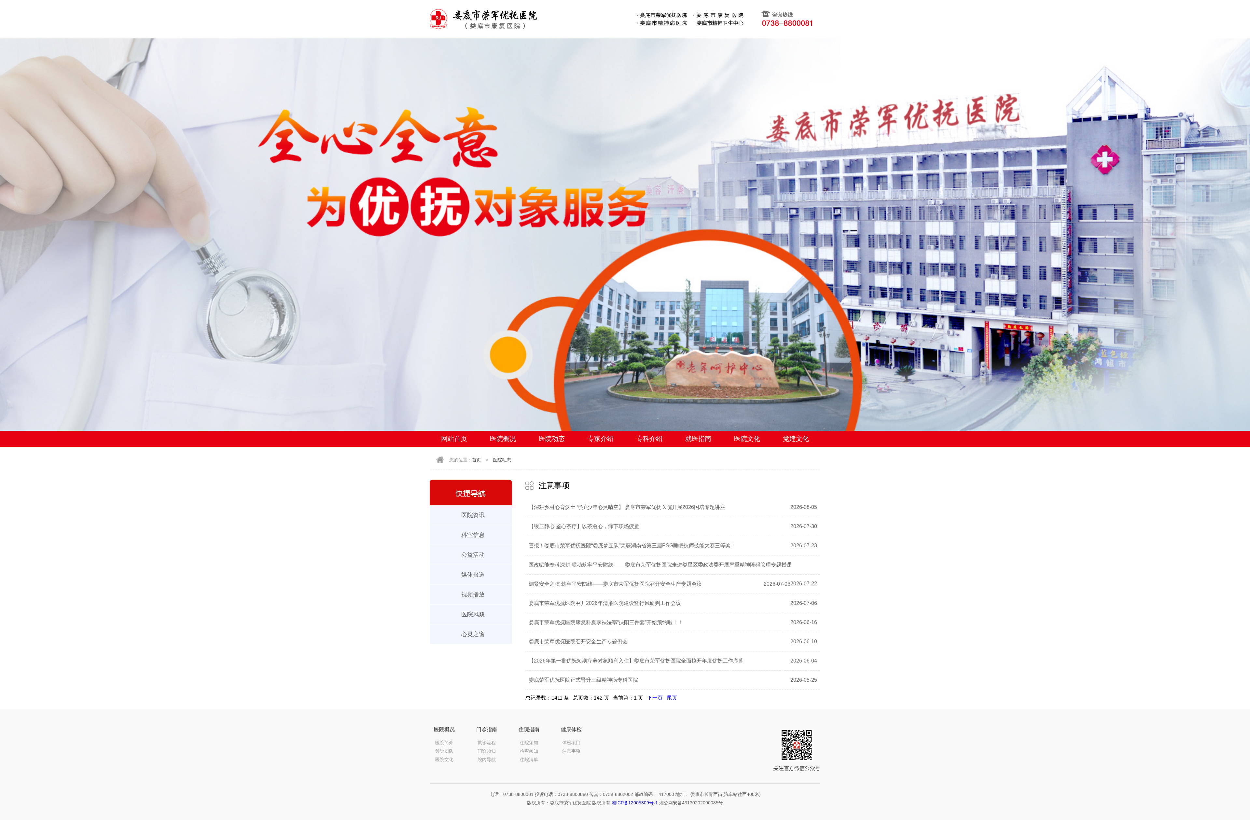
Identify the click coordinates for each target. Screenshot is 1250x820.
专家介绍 (601, 438)
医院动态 (552, 438)
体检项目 (571, 742)
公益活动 (473, 555)
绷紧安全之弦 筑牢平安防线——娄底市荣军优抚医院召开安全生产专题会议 (615, 584)
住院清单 (529, 759)
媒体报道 (473, 574)
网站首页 (454, 438)
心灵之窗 (473, 634)
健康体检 (571, 729)
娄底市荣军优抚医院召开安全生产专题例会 (578, 641)
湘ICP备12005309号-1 (635, 802)
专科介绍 (649, 438)
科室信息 (473, 535)
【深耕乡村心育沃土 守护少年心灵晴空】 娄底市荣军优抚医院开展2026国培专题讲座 (627, 507)
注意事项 (571, 751)
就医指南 (698, 438)
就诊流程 (487, 742)
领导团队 (444, 751)
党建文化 (796, 438)
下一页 (655, 698)
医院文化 (747, 438)
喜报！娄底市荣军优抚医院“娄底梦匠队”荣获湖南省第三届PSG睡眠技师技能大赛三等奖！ (632, 545)
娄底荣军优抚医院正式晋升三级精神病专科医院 (583, 680)
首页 (476, 459)
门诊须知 (487, 751)
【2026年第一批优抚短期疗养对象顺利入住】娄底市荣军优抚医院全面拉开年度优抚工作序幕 (636, 660)
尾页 (672, 698)
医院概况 (503, 438)
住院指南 (529, 729)
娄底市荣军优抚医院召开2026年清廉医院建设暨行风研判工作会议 (605, 603)
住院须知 (529, 742)
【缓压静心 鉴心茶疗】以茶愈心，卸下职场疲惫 (584, 526)
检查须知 (529, 751)
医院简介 (444, 742)
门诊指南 (486, 729)
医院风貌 (473, 614)
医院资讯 (473, 515)
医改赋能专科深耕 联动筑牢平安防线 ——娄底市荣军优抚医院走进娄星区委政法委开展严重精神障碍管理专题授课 (660, 564)
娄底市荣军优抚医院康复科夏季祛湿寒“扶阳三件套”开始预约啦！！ (606, 622)
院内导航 (487, 759)
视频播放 (473, 594)
